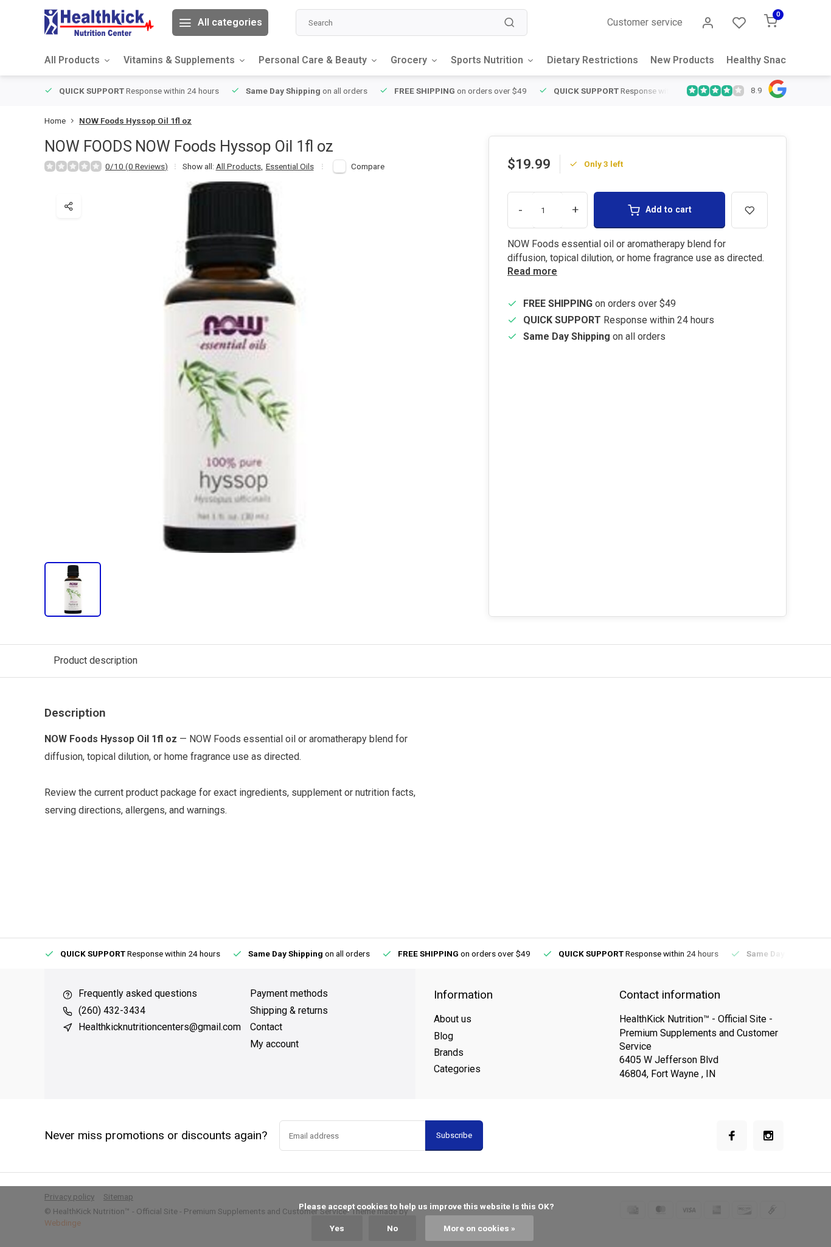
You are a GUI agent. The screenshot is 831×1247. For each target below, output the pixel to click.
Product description (95, 660)
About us (452, 1019)
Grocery (409, 60)
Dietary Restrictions (592, 60)
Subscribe (454, 1135)
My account (274, 1044)
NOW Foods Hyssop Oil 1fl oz (135, 120)
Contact (266, 1027)
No (392, 1228)
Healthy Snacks (761, 60)
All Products (72, 60)
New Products (682, 60)
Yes (337, 1228)
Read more (532, 271)
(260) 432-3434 (111, 1010)
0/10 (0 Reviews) (136, 166)
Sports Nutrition (487, 60)
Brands (449, 1052)
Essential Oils (290, 166)
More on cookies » (479, 1228)
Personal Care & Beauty (313, 60)
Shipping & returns (289, 1010)
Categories (457, 1069)
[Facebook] (732, 1135)
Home (55, 120)
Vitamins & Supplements (179, 60)
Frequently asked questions (137, 993)
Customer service (645, 22)
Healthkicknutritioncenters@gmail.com (159, 1027)
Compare (367, 166)
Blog (443, 1036)
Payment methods (289, 993)
